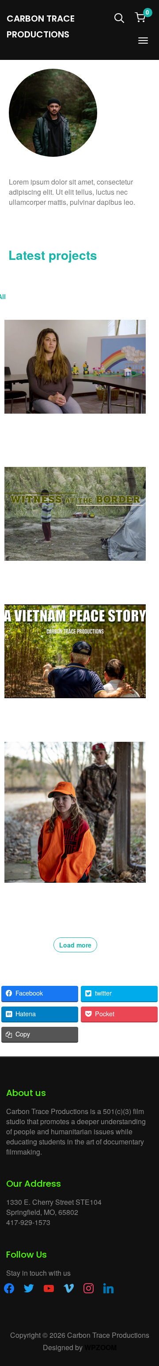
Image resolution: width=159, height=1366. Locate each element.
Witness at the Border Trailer (51, 574)
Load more (75, 944)
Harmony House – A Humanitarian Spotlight (61, 432)
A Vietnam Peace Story (42, 712)
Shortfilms (134, 296)
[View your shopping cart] (140, 16)
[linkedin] (108, 1287)
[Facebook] (14, 226)
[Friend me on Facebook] (9, 1287)
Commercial (31, 296)
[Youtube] (48, 226)
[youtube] (49, 1287)
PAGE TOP (147, 1316)
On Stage (97, 296)
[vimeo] (68, 1287)
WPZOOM (100, 1347)
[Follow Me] (29, 1287)
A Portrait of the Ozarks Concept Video (69, 896)
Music (66, 296)
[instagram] (88, 1287)
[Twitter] (31, 226)
